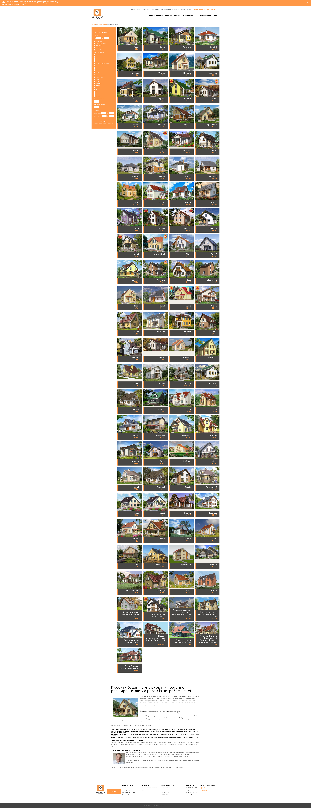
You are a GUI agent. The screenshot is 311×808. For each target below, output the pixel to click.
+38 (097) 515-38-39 (191, 790)
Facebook (204, 788)
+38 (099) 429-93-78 (209, 9)
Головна (133, 9)
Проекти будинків (156, 16)
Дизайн (216, 16)
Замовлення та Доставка (166, 9)
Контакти (189, 9)
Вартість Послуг (155, 9)
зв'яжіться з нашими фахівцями (167, 756)
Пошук (114, 791)
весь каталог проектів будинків (186, 760)
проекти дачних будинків (174, 767)
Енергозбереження (203, 16)
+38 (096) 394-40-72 (198, 9)
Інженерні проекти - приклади (149, 787)
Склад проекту (145, 9)
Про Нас (138, 9)
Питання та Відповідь (179, 9)
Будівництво (188, 16)
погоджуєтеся (16, 4)
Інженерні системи (173, 16)
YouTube (204, 790)
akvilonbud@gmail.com (192, 794)
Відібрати (103, 121)
